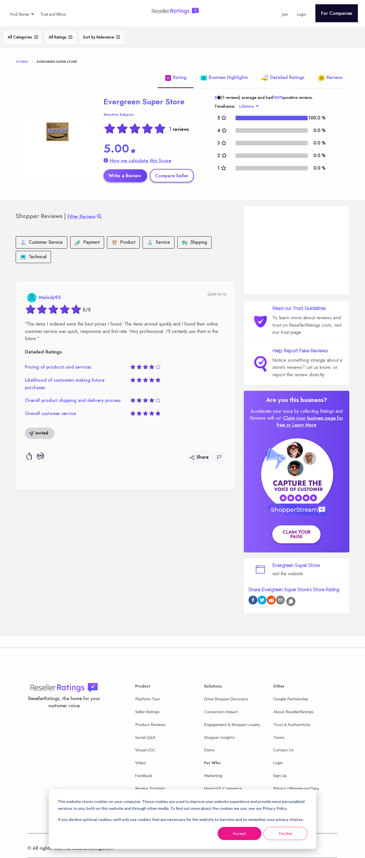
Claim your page (297, 534)
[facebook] (252, 601)
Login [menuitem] (301, 14)
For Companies (336, 13)
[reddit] (271, 601)
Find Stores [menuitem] (19, 14)
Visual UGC (145, 749)
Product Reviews (150, 724)
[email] (280, 601)
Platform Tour (147, 698)
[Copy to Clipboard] (290, 601)
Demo (209, 749)
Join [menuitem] (285, 14)
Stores (22, 61)
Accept (239, 833)
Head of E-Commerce (223, 788)
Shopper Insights (219, 737)
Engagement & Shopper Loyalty (232, 724)
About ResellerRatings (293, 711)
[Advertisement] (296, 250)
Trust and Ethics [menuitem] (53, 14)
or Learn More (301, 425)
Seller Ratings (147, 711)
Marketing (213, 775)
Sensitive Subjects (119, 114)
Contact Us (283, 749)
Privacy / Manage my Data (296, 788)
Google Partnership (290, 698)
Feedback (143, 775)
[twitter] (262, 601)
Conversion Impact (221, 711)
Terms (279, 737)
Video (140, 762)
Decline (285, 833)
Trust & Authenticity (292, 724)
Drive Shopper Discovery (226, 698)
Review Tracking (150, 788)
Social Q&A (145, 737)
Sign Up (280, 775)
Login (278, 762)
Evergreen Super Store (144, 101)
